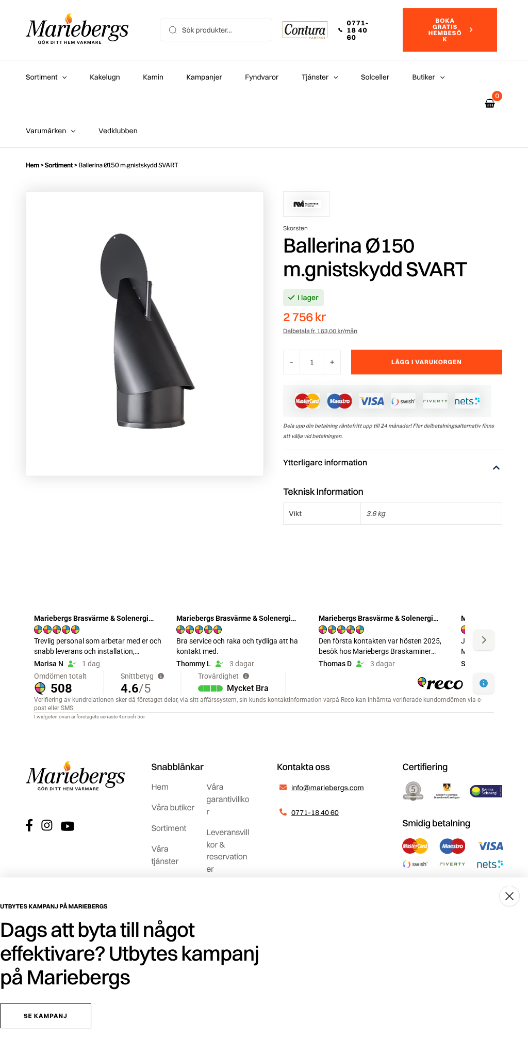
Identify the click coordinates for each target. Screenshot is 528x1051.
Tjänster (315, 77)
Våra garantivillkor (227, 799)
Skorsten (295, 228)
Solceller (375, 77)
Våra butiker (173, 807)
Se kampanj (46, 1015)
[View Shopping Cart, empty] (489, 103)
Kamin (153, 77)
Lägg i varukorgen (426, 362)
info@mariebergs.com (327, 787)
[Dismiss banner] (509, 896)
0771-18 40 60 (315, 812)
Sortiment (41, 77)
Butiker (423, 77)
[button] (365, 30)
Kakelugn (105, 77)
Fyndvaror (261, 77)
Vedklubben (118, 130)
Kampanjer (204, 77)
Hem (32, 165)
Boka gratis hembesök (445, 30)
